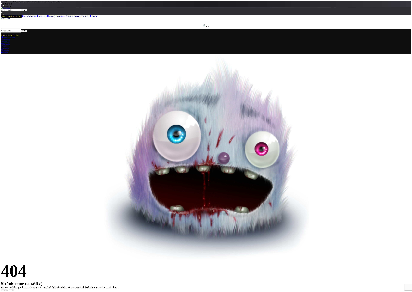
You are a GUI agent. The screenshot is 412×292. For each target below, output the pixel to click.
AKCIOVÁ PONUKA (12, 16)
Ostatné (94, 16)
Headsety (77, 16)
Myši (70, 16)
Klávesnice (62, 16)
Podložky (86, 16)
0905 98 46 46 (7, 4)
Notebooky (42, 16)
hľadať (24, 10)
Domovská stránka (7, 290)
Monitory (52, 16)
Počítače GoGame (30, 16)
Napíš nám (7, 6)
